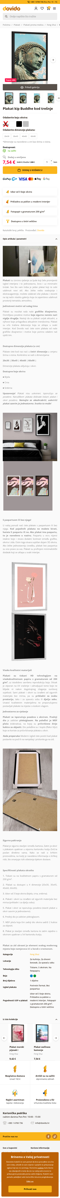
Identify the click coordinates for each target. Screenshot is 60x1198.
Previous (4, 1038)
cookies (41, 1168)
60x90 (33, 136)
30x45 (15, 136)
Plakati (17, 24)
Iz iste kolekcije (10, 1019)
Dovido (40, 230)
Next (53, 60)
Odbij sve (29, 1181)
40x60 (24, 136)
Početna (6, 24)
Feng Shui (51, 24)
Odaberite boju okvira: (15, 117)
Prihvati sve (30, 1189)
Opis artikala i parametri (14, 238)
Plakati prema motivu (33, 24)
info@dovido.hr (42, 1123)
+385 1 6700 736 (15, 1123)
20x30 (6, 136)
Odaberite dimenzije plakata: (19, 129)
